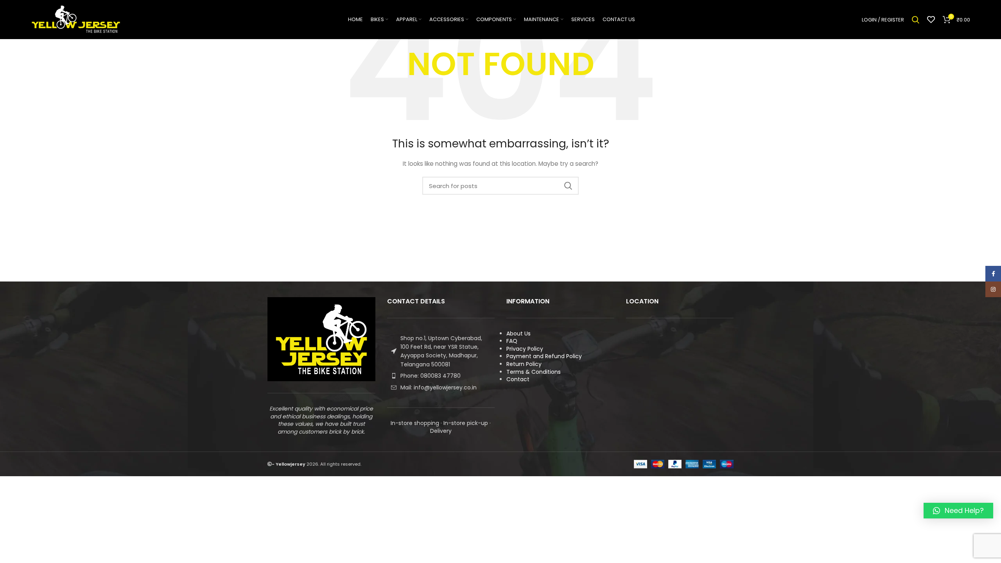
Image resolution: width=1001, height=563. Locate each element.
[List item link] (441, 375)
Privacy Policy (524, 349)
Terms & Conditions (533, 372)
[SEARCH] (568, 186)
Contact (517, 379)
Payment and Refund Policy (544, 356)
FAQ (511, 341)
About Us (518, 333)
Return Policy (524, 364)
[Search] (915, 19)
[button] (958, 510)
